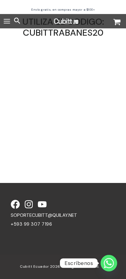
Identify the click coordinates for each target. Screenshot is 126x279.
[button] (17, 21)
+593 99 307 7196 (31, 224)
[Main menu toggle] (7, 21)
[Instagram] (28, 204)
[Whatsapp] (109, 263)
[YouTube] (42, 204)
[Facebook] (15, 204)
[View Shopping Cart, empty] (117, 22)
